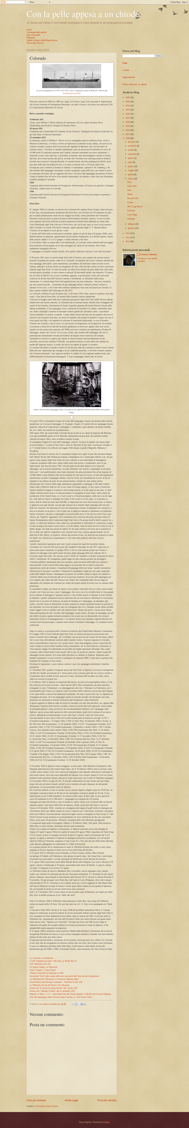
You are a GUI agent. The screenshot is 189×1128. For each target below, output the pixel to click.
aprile (130, 174)
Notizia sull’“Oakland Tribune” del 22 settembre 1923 (52, 991)
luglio (130, 162)
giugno (131, 166)
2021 (128, 118)
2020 (128, 122)
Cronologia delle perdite (37, 32)
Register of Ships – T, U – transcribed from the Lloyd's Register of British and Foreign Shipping (70, 994)
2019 (128, 126)
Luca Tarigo (132, 215)
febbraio (131, 224)
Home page (71, 1100)
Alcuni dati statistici (35, 43)
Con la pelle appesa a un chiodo (83, 14)
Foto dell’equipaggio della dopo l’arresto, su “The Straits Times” (61, 997)
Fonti (125, 63)
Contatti (126, 70)
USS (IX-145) (40, 964)
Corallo (130, 202)
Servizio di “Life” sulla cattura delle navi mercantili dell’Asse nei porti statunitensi (64, 976)
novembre (132, 146)
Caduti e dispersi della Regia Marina (42, 40)
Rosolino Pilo (133, 198)
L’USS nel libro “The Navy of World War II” (53, 961)
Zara (129, 182)
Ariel (129, 190)
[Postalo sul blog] (76, 1004)
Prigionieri (31, 38)
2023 (128, 110)
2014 (128, 237)
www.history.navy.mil (71, 93)
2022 (128, 114)
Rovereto (131, 210)
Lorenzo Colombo (148, 254)
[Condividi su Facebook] (81, 1004)
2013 (128, 241)
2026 (128, 97)
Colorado (131, 219)
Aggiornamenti (129, 77)
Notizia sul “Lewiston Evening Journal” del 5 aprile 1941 (54, 988)
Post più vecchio (107, 1100)
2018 (128, 130)
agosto (131, 158)
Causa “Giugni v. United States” (43, 970)
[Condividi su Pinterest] (84, 1004)
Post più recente (36, 1100)
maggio (131, 170)
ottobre (131, 150)
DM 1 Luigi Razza (134, 206)
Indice (29, 30)
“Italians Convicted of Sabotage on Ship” (47, 973)
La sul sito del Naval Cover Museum (49, 985)
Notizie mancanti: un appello (135, 84)
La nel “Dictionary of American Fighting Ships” (54, 979)
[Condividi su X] (79, 1004)
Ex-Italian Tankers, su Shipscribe (43, 967)
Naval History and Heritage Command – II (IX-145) (56, 982)
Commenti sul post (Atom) (47, 1106)
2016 (128, 138)
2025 (128, 102)
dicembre (132, 142)
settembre (132, 154)
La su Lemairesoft (41, 958)
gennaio (131, 228)
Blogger (106, 1122)
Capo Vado (132, 186)
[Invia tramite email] (73, 1004)
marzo (131, 179)
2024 (128, 106)
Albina (130, 194)
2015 (128, 233)
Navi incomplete (33, 35)
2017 (128, 134)
